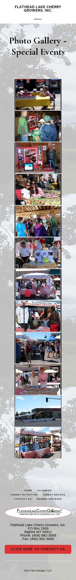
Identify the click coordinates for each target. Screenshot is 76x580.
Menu (38, 19)
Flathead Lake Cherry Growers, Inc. (38, 8)
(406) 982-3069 (44, 535)
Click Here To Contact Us (38, 549)
